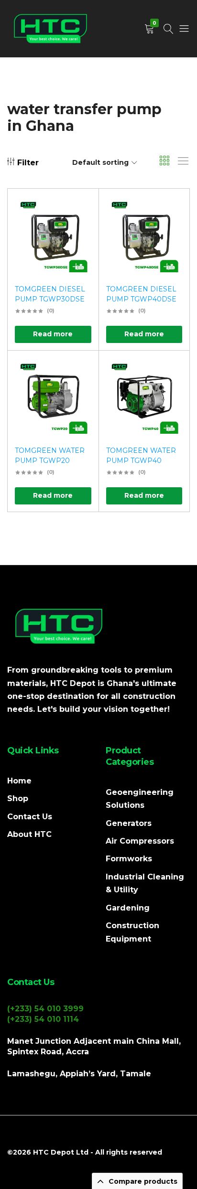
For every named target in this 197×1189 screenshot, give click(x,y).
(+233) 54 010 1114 (43, 1019)
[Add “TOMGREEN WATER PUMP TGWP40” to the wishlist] (170, 372)
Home (19, 780)
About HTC (29, 834)
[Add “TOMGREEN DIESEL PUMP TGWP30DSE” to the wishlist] (79, 210)
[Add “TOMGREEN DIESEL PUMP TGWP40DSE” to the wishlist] (170, 210)
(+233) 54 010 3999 (45, 1008)
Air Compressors (140, 841)
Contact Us (29, 816)
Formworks (129, 858)
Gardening (128, 907)
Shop (17, 798)
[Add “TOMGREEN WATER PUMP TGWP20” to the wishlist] (79, 372)
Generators (129, 823)
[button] (79, 234)
